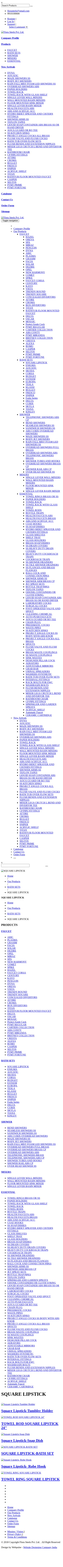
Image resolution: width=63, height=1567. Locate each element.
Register (11, 18)
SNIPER (11, 168)
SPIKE (29, 278)
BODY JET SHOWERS (19, 81)
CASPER (12, 179)
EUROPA (31, 381)
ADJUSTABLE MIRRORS (39, 666)
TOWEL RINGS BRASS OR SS (42, 496)
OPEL (29, 269)
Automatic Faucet (34, 712)
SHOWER (12, 55)
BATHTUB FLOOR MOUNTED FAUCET (29, 176)
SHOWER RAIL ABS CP (39, 469)
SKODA (30, 370)
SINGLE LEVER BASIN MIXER (24, 105)
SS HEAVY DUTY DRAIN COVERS (26, 1247)
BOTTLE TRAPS (35, 513)
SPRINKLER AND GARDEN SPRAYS (27, 1280)
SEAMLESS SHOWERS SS (40, 425)
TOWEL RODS (34, 510)
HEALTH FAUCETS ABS (20, 108)
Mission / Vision (15, 1531)
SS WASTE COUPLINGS (39, 655)
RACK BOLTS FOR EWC (39, 682)
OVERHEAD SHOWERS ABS (23, 86)
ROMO (29, 346)
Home (10, 876)
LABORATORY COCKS (38, 603)
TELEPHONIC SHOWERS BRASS (25, 1155)
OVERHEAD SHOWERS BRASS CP (26, 1149)
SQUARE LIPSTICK (36, 362)
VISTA (29, 288)
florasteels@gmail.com (18, 11)
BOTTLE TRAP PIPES (37, 586)
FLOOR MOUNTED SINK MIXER (25, 103)
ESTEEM (30, 379)
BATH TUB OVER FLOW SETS (24, 141)
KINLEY (30, 411)
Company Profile (10, 38)
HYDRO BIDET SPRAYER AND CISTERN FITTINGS (43, 530)
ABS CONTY (33, 332)
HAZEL (30, 237)
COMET (30, 275)
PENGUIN (31, 247)
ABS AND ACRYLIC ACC (21, 111)
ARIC (29, 253)
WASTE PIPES (33, 627)
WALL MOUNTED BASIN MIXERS (26, 100)
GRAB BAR (32, 668)
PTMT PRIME (14, 185)
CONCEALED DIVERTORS (41, 297)
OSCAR (30, 319)
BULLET (12, 163)
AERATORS (32, 663)
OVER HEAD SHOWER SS (40, 472)
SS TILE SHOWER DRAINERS (42, 565)
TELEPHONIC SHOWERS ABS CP (25, 1158)
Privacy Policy (14, 1534)
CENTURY (31, 283)
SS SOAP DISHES (35, 526)
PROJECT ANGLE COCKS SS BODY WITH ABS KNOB (42, 634)
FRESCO (12, 165)
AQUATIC (12, 75)
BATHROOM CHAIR (18, 152)
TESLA (29, 384)
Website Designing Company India (40, 1547)
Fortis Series (32, 398)
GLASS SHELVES (35, 534)
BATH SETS (13, 52)
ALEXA (30, 343)
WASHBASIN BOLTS (37, 685)
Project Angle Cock (35, 324)
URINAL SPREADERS (38, 671)
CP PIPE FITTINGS (17, 155)
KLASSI (30, 387)
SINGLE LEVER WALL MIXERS (24, 97)
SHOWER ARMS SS (18, 119)
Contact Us (7, 199)
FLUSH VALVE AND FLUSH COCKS (27, 138)
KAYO (29, 286)
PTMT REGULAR (35, 327)
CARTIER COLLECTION (39, 329)
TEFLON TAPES (16, 122)
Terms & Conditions (17, 1537)
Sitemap (5, 211)
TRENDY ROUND (35, 291)
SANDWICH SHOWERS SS (40, 428)
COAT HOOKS (34, 524)
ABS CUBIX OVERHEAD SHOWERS (27, 1136)
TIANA (29, 409)
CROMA (12, 160)
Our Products (19, 231)
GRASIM (30, 258)
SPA (28, 242)
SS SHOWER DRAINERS (39, 562)
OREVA (30, 239)
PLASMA (31, 256)
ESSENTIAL (14, 61)
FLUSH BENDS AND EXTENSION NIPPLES (31, 144)
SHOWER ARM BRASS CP (40, 581)
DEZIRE (30, 267)
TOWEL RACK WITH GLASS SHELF (27, 94)
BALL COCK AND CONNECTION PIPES (37, 574)
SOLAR (30, 264)
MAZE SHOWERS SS (18, 78)
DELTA (30, 316)
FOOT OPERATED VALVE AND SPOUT (29, 1296)
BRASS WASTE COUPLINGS (41, 652)
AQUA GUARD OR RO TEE (22, 130)
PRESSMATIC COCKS (38, 625)
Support (11, 24)
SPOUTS (30, 644)
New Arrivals (8, 67)
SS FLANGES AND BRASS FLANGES (27, 1261)
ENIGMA (31, 365)
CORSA (30, 373)
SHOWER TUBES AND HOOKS (43, 461)
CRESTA (30, 340)
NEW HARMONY (35, 272)
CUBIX (29, 403)
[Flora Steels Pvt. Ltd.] (12, 32)
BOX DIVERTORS (36, 305)
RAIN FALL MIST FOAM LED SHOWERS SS (31, 83)
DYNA (11, 73)
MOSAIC (30, 321)
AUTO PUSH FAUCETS (38, 616)
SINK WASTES (34, 657)
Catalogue (6, 193)
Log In (10, 21)
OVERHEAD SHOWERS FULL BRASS (28, 1147)
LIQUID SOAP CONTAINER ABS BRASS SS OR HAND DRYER (43, 599)
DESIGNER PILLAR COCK (40, 660)
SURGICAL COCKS (36, 606)
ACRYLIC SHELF (16, 171)
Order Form (7, 205)
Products (6, 44)
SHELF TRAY (33, 537)
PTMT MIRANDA (35, 335)
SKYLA (30, 406)
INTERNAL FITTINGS (38, 679)
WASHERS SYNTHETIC (39, 674)
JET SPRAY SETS (35, 584)
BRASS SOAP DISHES (38, 543)
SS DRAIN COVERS (37, 545)
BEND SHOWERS (35, 422)
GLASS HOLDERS (36, 540)
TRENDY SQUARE (36, 294)
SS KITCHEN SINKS (18, 133)
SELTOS (11, 182)
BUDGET (31, 376)
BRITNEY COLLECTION (39, 338)
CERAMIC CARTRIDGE (39, 715)
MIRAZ (30, 245)
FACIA (29, 261)
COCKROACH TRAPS (38, 559)
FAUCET (12, 50)
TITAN (11, 174)
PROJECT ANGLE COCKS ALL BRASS (28, 135)
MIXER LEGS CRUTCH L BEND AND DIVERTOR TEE (43, 694)
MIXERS (12, 58)
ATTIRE (11, 157)
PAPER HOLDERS (17, 89)
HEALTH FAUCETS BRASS (41, 518)
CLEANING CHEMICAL (39, 614)
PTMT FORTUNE (16, 187)
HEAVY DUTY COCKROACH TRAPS (27, 1250)
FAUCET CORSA (35, 280)
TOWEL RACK (15, 92)
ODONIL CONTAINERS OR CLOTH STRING (41, 593)
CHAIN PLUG (33, 622)
